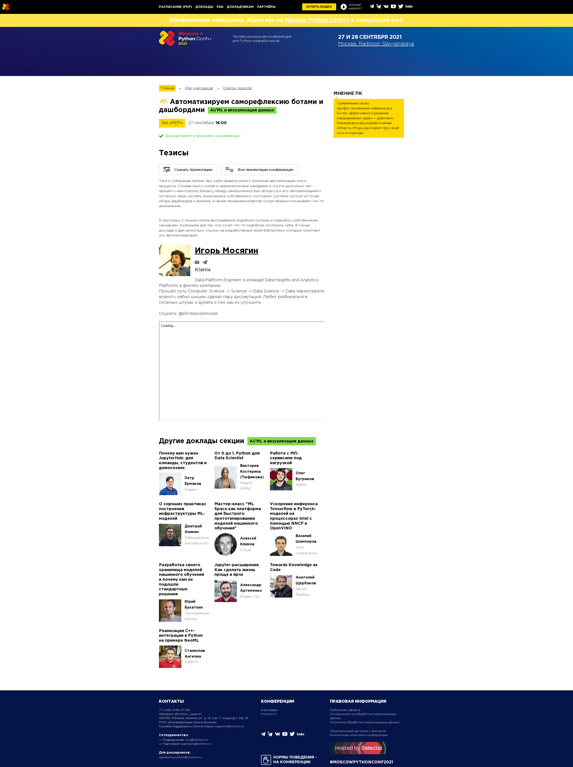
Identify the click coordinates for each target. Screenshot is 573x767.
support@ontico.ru (229, 726)
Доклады (204, 7)
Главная (167, 88)
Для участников (199, 88)
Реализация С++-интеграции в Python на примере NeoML (181, 635)
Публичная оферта (345, 710)
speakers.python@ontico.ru (180, 757)
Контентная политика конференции (359, 735)
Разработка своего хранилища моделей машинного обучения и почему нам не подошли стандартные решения (181, 579)
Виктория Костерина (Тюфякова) (252, 471)
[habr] (409, 7)
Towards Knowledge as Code (293, 567)
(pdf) (187, 7)
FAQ (220, 7)
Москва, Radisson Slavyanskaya (376, 44)
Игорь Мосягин (226, 251)
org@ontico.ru (197, 740)
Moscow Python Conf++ (317, 20)
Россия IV (269, 714)
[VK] (386, 8)
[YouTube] (393, 8)
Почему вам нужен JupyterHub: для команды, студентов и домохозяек (183, 461)
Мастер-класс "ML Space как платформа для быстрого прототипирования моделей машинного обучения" (237, 516)
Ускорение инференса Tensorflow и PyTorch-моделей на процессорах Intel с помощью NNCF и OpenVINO (294, 516)
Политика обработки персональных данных (365, 722)
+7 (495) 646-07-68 (174, 710)
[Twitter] (400, 8)
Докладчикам (240, 7)
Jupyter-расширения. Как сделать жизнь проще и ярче (237, 569)
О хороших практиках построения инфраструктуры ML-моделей (182, 511)
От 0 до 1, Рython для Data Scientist (237, 456)
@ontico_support (188, 714)
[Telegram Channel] (378, 7)
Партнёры (266, 7)
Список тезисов (237, 88)
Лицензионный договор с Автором (358, 731)
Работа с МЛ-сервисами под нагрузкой (286, 458)
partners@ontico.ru (196, 744)
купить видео (319, 7)
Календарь (269, 710)
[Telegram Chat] (372, 7)
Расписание (170, 7)
